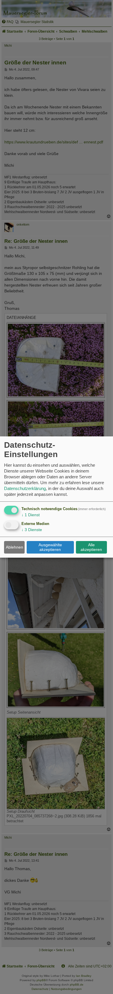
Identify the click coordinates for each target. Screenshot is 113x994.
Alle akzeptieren (91, 547)
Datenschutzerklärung (25, 488)
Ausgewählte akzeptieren (50, 547)
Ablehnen (14, 547)
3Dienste (31, 529)
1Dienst (30, 514)
